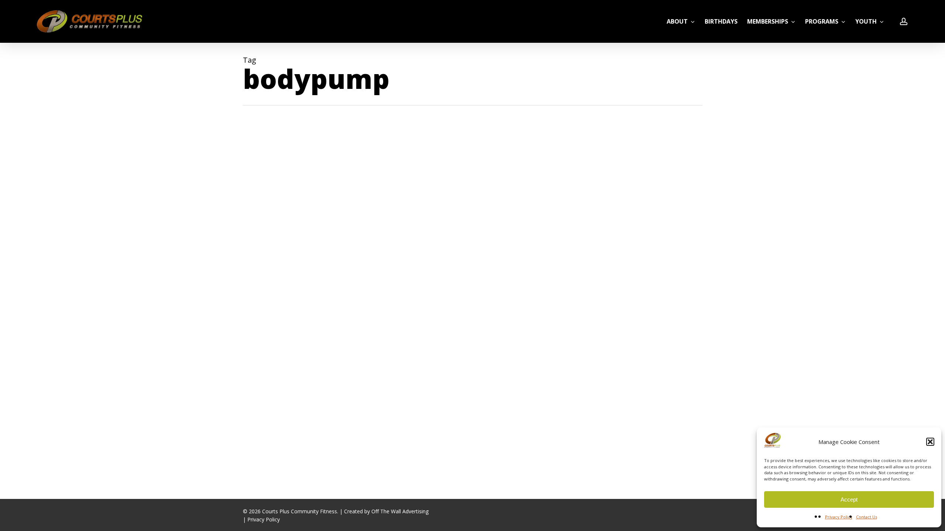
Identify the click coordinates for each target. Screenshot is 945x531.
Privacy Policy (838, 517)
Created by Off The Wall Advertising (386, 511)
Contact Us (866, 517)
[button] (930, 441)
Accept (849, 499)
